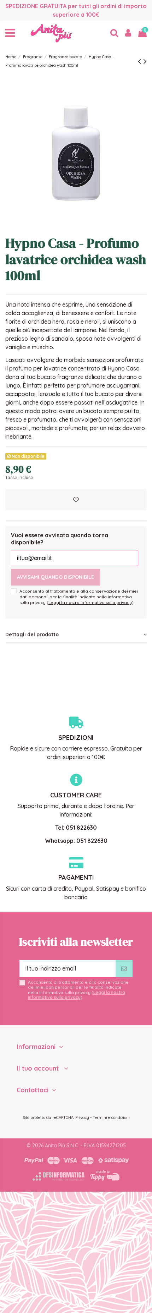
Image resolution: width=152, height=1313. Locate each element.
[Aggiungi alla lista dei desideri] (76, 499)
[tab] (76, 635)
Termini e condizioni (111, 1117)
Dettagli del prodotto (32, 634)
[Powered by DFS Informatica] (58, 1176)
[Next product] (145, 61)
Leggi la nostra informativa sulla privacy (90, 602)
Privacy (82, 1117)
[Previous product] (141, 61)
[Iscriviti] (124, 968)
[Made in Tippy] (104, 1175)
